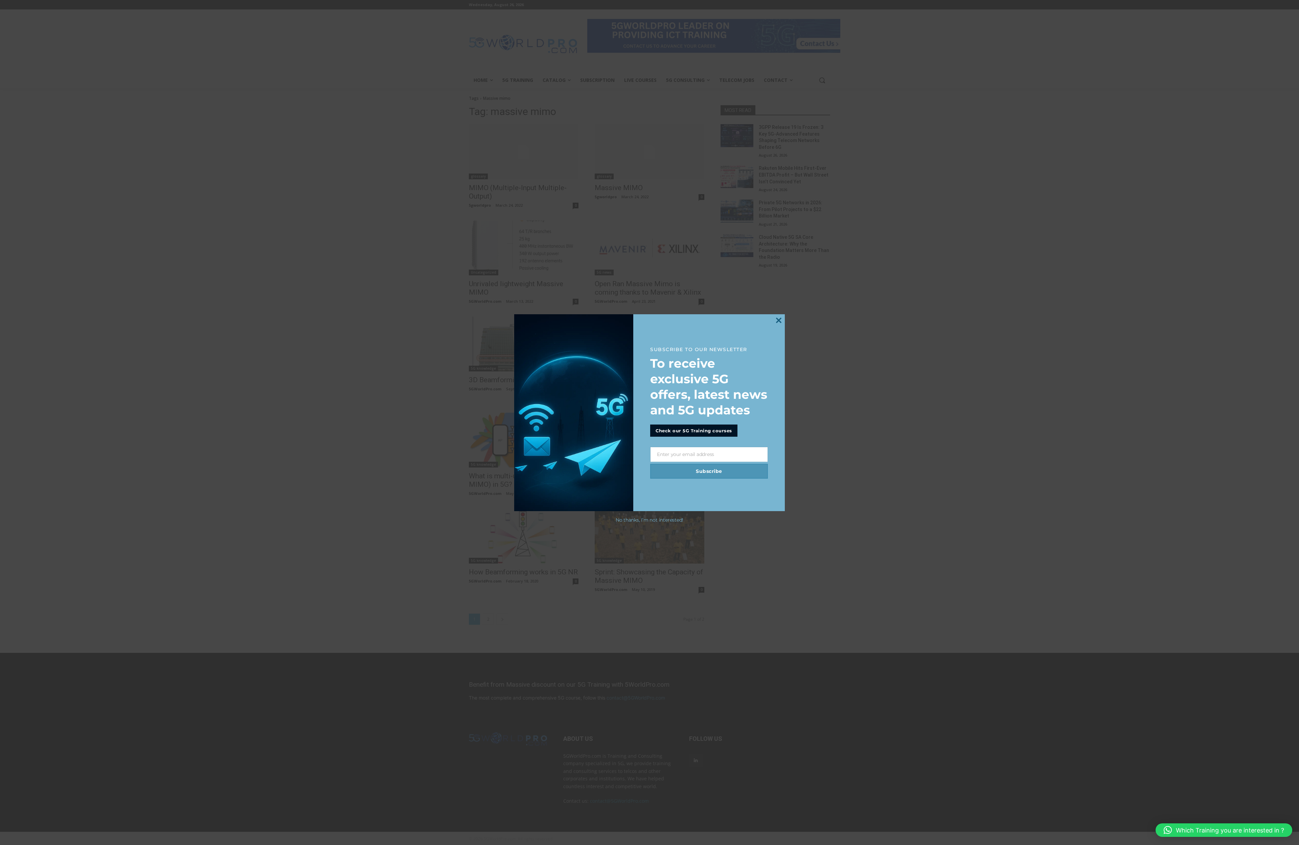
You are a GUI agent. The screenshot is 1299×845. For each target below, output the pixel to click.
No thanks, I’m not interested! (649, 520)
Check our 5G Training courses (694, 430)
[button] (1224, 830)
